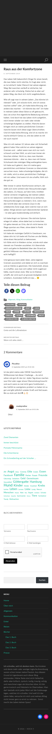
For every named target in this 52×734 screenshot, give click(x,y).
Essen (42, 471)
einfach (9, 315)
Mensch (39, 489)
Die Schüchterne (11, 453)
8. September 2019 (12, 73)
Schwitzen (7, 496)
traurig (6, 499)
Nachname (31, 531)
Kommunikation (26, 299)
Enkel (6, 622)
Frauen (34, 475)
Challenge (10, 304)
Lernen (20, 489)
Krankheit (33, 486)
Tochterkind (42, 496)
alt (5, 472)
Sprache (13, 496)
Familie (19, 475)
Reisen (6, 627)
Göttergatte (21, 481)
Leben (36, 308)
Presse (6, 653)
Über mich (8, 606)
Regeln (30, 493)
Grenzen (22, 304)
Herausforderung (14, 308)
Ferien (28, 475)
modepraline (21, 406)
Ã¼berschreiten (28, 319)
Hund (8, 485)
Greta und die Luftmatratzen (15, 329)
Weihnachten (14, 499)
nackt (41, 315)
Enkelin (35, 472)
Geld (22, 478)
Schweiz (43, 492)
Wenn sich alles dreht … (13, 339)
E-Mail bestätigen (34, 543)
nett (21, 493)
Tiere (34, 496)
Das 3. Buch (11, 648)
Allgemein (11, 299)
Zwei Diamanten (11, 437)
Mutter (17, 492)
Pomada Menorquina (13, 448)
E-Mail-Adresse (9, 543)
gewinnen (31, 315)
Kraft (28, 308)
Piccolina (15, 364)
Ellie (29, 471)
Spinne (17, 312)
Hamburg (36, 481)
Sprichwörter (21, 496)
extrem (19, 315)
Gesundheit (8, 482)
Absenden (10, 561)
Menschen (9, 492)
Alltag (18, 299)
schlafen (37, 492)
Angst (10, 471)
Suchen (42, 580)
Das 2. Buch (11, 642)
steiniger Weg (12, 319)
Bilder (17, 472)
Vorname (7, 531)
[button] (6, 291)
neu (26, 492)
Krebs (41, 485)
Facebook (8, 475)
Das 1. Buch (11, 637)
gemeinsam (32, 478)
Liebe (27, 489)
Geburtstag (7, 478)
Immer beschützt (11, 443)
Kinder (18, 485)
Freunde (42, 475)
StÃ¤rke (27, 312)
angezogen (39, 312)
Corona (23, 472)
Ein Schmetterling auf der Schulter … (20, 458)
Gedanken (15, 479)
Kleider (26, 486)
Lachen (6, 489)
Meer (8, 312)
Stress (29, 496)
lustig (33, 489)
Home (6, 601)
